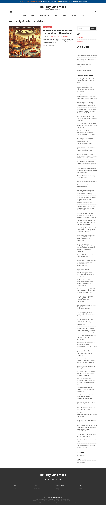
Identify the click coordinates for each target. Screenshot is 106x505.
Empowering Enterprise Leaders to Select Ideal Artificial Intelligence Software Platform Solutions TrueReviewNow (86, 200)
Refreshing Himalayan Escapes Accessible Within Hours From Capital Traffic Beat (86, 111)
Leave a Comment (49, 45)
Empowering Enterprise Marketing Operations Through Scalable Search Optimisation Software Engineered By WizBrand (86, 247)
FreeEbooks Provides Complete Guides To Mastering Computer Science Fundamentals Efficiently (87, 96)
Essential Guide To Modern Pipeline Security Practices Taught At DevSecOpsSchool (86, 132)
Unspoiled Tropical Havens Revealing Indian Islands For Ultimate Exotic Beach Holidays (86, 215)
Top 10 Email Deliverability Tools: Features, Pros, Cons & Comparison (86, 337)
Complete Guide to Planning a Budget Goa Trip (86, 446)
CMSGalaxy (47, 499)
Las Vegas (80, 41)
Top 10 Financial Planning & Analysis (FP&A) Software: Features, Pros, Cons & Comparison (85, 298)
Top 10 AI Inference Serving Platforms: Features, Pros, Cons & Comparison (87, 414)
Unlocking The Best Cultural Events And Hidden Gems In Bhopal (85, 80)
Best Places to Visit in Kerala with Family (87, 441)
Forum (64, 16)
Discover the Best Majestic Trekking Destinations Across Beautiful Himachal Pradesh (86, 360)
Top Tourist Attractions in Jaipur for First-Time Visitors (87, 435)
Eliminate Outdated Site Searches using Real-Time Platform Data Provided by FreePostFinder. (85, 282)
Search (93, 28)
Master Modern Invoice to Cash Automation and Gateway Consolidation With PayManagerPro (86, 263)
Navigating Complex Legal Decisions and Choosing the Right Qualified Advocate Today (87, 156)
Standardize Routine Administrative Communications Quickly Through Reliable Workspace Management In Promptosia (86, 272)
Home (24, 16)
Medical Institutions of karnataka (87, 56)
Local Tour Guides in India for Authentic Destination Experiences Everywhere (85, 396)
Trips (32, 16)
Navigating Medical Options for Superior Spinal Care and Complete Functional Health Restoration (86, 88)
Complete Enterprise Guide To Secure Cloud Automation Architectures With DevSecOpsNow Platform (86, 140)
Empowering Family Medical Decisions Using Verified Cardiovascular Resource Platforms (85, 352)
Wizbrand (55, 500)
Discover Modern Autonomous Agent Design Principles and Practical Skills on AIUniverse (86, 208)
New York (80, 38)
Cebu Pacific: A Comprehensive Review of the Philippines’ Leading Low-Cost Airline (87, 170)
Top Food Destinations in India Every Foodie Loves (86, 256)
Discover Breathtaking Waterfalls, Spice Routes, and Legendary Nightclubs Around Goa (86, 381)
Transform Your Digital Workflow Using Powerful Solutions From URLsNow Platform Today (87, 290)
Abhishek (65, 36)
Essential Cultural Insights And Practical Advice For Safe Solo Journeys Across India (86, 222)
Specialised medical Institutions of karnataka (86, 60)
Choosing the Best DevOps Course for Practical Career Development (85, 389)
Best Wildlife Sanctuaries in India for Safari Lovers (86, 421)
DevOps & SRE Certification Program (31, 1)
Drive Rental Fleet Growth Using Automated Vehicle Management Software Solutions (87, 344)
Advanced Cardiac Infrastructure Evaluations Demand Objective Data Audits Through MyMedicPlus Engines (87, 428)
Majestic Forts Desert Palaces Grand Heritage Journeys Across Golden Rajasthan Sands (87, 149)
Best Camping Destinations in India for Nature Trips (86, 408)
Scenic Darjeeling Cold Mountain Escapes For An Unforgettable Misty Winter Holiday (86, 229)
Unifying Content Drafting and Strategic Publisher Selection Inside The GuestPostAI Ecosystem (86, 237)
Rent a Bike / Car (44, 16)
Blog (55, 16)
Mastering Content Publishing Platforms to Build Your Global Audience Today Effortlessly (86, 330)
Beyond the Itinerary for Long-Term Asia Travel (86, 176)
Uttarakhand (47, 27)
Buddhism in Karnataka (84, 70)
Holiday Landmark (53, 7)
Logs (82, 16)
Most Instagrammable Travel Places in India (86, 403)
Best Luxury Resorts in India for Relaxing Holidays (86, 367)
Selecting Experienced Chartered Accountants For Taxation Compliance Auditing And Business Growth (87, 184)
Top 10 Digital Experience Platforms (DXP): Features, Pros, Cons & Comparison (86, 314)
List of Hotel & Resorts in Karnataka (84, 65)
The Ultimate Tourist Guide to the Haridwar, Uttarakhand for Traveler (58, 33)
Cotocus (53, 502)
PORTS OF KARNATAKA (84, 52)
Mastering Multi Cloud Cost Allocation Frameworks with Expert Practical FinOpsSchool (86, 104)
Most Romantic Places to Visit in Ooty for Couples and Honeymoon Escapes (86, 307)
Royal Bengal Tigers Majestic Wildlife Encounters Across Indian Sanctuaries (87, 118)
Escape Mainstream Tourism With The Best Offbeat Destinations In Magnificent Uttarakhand (85, 322)
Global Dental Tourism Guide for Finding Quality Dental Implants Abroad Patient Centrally (86, 163)
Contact (73, 16)
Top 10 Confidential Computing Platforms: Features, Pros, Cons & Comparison (87, 125)
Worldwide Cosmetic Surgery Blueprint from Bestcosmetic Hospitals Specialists (86, 373)
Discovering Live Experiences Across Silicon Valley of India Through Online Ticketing (85, 192)
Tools (80, 489)
